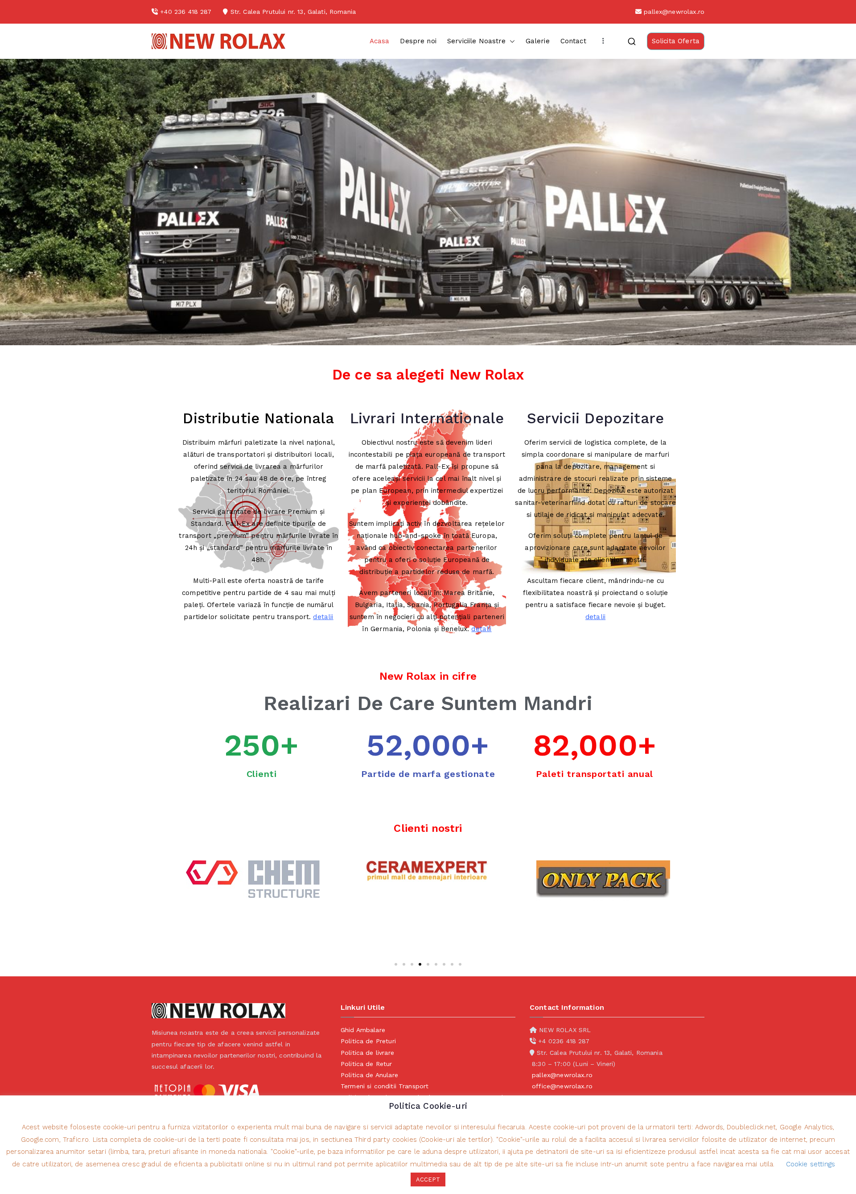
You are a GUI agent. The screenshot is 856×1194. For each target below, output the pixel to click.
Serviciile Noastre (476, 41)
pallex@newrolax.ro (674, 11)
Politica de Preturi (368, 1041)
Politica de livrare (367, 1052)
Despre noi (418, 41)
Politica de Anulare (369, 1074)
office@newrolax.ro (562, 1086)
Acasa (380, 41)
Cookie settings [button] (810, 1164)
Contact (573, 41)
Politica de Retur (366, 1063)
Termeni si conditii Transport (384, 1086)
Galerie (538, 41)
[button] (510, 41)
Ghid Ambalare (363, 1029)
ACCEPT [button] (428, 1179)
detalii (323, 617)
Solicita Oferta (676, 41)
